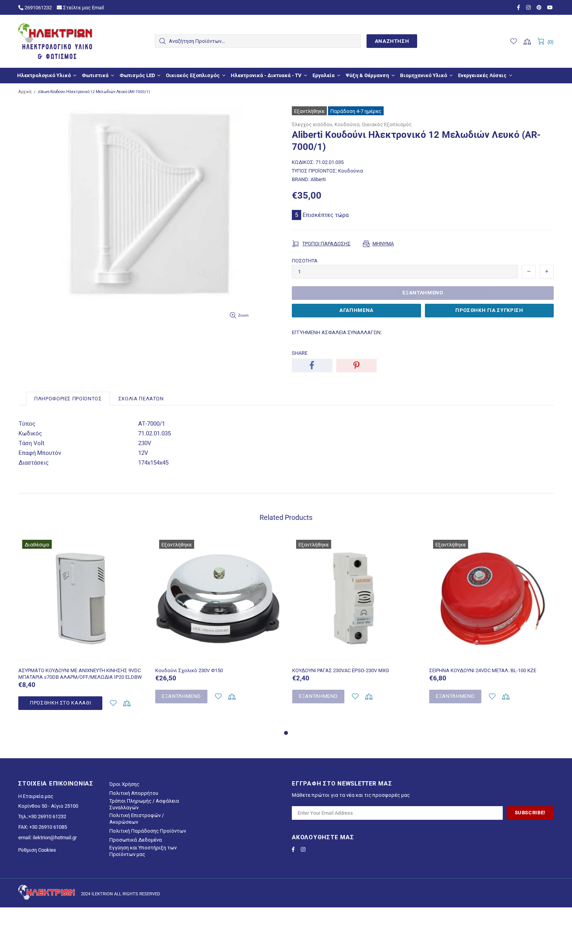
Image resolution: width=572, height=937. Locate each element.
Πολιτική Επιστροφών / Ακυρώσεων (136, 818)
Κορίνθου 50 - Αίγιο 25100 (48, 806)
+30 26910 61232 (47, 816)
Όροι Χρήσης (124, 784)
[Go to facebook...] (519, 7)
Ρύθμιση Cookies (37, 850)
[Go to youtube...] (550, 7)
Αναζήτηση (392, 41)
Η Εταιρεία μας (35, 796)
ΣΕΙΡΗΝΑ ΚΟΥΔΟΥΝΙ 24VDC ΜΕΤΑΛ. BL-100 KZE (482, 670)
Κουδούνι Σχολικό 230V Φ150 (189, 670)
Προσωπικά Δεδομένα (135, 840)
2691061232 (37, 8)
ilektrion (55, 41)
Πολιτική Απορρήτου (133, 793)
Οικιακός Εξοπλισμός (387, 124)
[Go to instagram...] (529, 7)
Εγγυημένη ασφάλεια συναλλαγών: (337, 332)
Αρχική (25, 92)
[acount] (113, 703)
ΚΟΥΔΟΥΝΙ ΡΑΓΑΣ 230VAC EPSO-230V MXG (340, 670)
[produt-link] (81, 657)
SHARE (299, 353)
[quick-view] (133, 546)
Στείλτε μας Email (83, 8)
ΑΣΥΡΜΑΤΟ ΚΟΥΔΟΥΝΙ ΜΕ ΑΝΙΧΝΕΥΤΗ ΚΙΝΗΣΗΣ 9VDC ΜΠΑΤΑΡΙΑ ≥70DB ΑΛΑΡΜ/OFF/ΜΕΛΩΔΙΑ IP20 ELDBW (80, 674)
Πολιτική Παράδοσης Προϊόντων (147, 831)
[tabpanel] (80, 632)
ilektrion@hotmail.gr (55, 837)
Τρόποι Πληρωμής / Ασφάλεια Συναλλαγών (144, 804)
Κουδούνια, (348, 124)
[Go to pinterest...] (540, 7)
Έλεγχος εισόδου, (312, 124)
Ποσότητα (305, 261)
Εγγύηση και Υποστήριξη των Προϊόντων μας (143, 851)
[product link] (81, 546)
